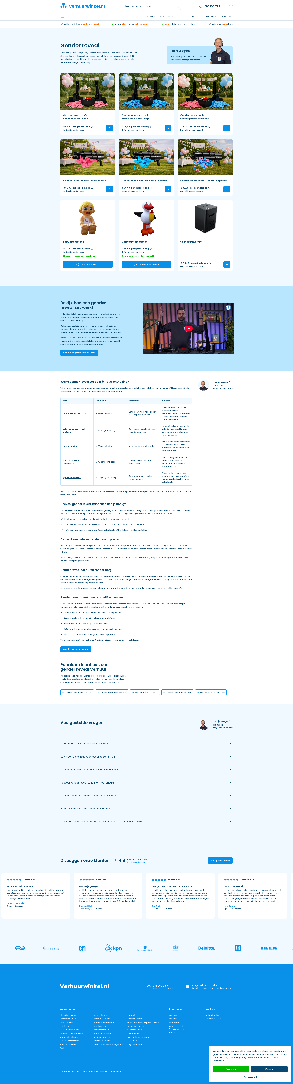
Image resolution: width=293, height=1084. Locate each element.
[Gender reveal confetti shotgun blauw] (146, 157)
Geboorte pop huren (136, 1026)
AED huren (132, 1040)
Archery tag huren (102, 1040)
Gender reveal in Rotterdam (113, 692)
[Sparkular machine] (205, 218)
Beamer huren (100, 1015)
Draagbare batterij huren (71, 1033)
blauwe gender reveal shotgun (133, 491)
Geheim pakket (70, 446)
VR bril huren (133, 1033)
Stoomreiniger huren (103, 1037)
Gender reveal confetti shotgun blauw (144, 180)
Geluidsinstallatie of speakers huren (143, 1022)
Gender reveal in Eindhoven (179, 692)
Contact (173, 1032)
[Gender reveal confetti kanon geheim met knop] (205, 91)
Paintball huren (134, 1015)
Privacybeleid (250, 1077)
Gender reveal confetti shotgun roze (84, 180)
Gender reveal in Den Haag (212, 692)
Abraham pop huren (103, 1026)
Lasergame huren (68, 1019)
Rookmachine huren (103, 1030)
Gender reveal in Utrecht (146, 692)
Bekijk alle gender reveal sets (79, 352)
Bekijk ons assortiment (75, 649)
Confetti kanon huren (69, 1030)
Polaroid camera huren (104, 1022)
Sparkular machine (191, 241)
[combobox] (152, 6)
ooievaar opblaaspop (125, 588)
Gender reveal (66, 1022)
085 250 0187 (212, 6)
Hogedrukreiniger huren (138, 1037)
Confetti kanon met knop (74, 413)
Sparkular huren (134, 1030)
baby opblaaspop (105, 588)
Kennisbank (174, 1022)
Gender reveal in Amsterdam (79, 692)
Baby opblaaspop (73, 241)
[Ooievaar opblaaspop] (146, 218)
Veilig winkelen (212, 1015)
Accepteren (231, 1069)
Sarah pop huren (67, 1026)
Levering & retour (213, 1019)
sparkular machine (147, 588)
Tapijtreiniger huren (69, 1037)
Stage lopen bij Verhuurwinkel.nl (176, 1027)
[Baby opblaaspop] (87, 218)
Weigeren (269, 1069)
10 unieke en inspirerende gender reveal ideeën (116, 640)
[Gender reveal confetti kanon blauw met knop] (146, 91)
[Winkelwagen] (231, 6)
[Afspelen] (189, 328)
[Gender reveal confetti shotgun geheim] (205, 157)
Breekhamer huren (102, 1033)
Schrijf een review (220, 860)
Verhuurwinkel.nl (87, 6)
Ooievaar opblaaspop (135, 241)
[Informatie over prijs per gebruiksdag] (92, 126)
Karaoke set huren (102, 1019)
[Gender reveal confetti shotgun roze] (87, 157)
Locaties (173, 1019)
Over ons (173, 1015)
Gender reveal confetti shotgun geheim (203, 180)
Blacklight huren (134, 1019)
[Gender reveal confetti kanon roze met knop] (87, 91)
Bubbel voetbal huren (69, 1040)
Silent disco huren (68, 1015)
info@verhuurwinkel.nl (193, 59)
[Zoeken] (177, 6)
